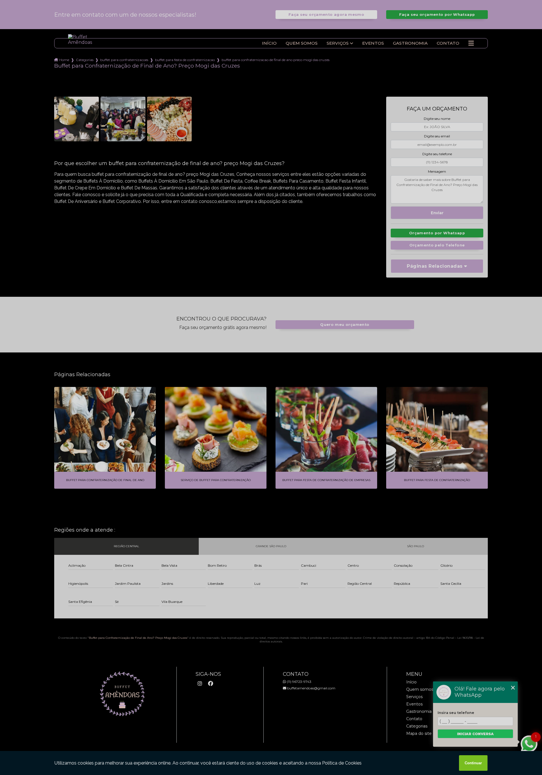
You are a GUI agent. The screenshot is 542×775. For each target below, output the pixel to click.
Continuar (473, 763)
